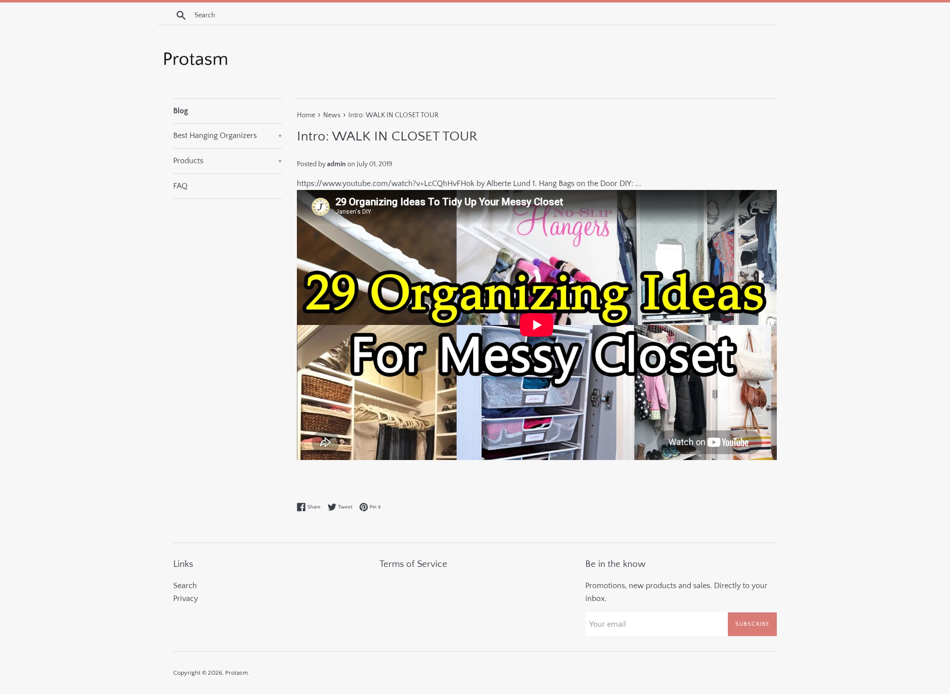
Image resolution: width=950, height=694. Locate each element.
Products (227, 160)
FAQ (180, 186)
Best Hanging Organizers (227, 135)
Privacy (185, 598)
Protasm (236, 672)
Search (185, 585)
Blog (180, 110)
